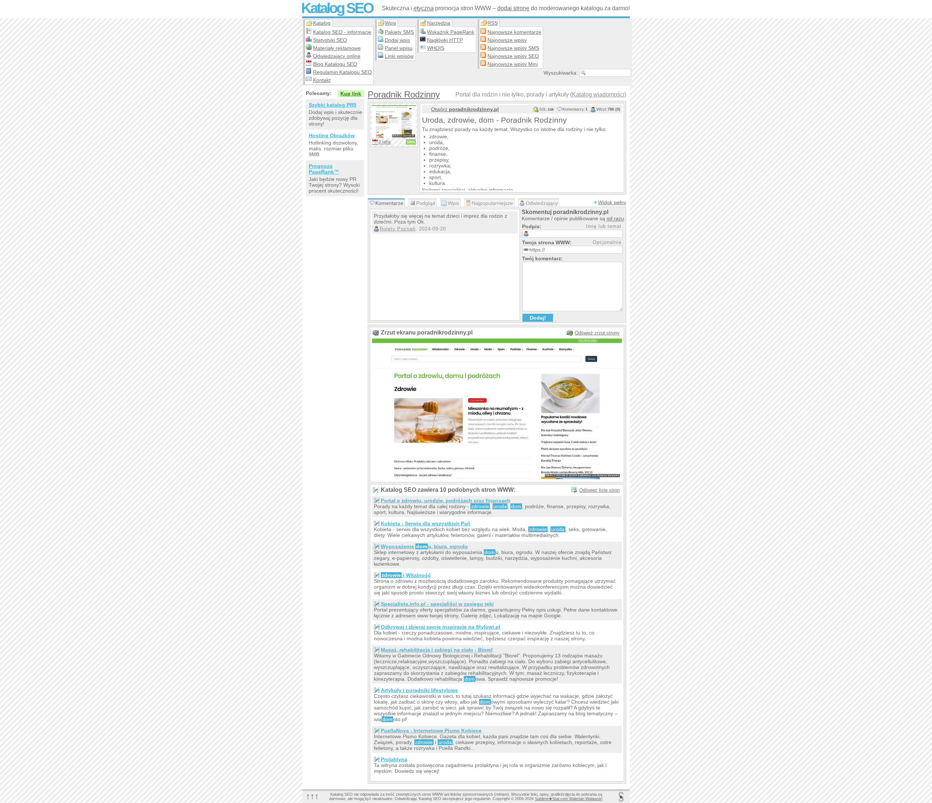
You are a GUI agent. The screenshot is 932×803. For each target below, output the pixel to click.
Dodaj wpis (397, 40)
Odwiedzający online (336, 56)
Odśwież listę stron (599, 490)
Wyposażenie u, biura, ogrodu (424, 546)
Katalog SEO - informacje (342, 32)
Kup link (350, 93)
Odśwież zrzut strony (597, 333)
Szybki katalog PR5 (332, 105)
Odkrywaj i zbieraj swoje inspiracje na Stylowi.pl (440, 627)
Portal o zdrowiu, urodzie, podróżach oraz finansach (445, 500)
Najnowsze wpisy (507, 40)
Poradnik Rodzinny (404, 94)
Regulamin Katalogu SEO (342, 72)
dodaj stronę (513, 8)
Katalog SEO (337, 8)
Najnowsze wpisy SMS (513, 48)
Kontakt (322, 80)
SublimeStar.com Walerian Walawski (568, 798)
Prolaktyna (394, 759)
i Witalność (406, 575)
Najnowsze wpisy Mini (512, 64)
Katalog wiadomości (598, 94)
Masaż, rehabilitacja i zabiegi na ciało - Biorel (437, 650)
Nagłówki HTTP (445, 40)
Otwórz (465, 109)
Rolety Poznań (397, 229)
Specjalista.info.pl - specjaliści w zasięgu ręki (437, 604)
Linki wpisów (399, 56)
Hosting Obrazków (332, 135)
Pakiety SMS (399, 32)
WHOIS (435, 48)
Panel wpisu (398, 48)
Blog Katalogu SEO (335, 64)
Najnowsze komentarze (514, 32)
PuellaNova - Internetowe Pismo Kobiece (431, 730)
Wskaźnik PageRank (450, 32)
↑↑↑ (312, 796)
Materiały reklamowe (337, 48)
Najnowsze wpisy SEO (513, 56)
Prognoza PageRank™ (324, 169)
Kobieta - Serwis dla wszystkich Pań (425, 523)
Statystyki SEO (330, 40)
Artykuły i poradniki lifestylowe (419, 690)
